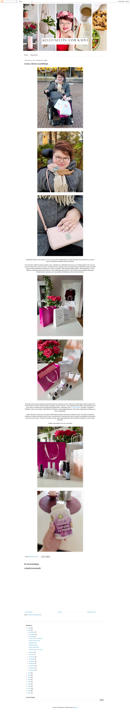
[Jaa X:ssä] (46, 557)
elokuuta (31, 654)
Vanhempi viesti (91, 612)
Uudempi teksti (28, 612)
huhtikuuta (32, 663)
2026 (29, 628)
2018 (29, 686)
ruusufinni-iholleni (75, 407)
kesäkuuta (32, 659)
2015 (29, 693)
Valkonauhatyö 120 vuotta (35, 649)
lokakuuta (31, 636)
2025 (29, 630)
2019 (29, 684)
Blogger (75, 707)
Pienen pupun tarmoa (34, 640)
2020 (29, 682)
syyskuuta (31, 652)
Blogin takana (34, 55)
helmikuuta (32, 668)
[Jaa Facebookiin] (47, 557)
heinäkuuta (32, 657)
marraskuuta (32, 634)
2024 (29, 673)
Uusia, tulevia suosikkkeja (35, 638)
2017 (29, 688)
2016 (29, 690)
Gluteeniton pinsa (33, 645)
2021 (29, 679)
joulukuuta (32, 632)
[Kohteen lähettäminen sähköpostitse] (42, 557)
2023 (29, 675)
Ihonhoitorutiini (33, 643)
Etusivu (26, 55)
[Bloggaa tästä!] (44, 557)
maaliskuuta (32, 665)
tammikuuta (32, 670)
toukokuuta (32, 661)
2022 (29, 677)
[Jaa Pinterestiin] (49, 557)
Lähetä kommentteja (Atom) (34, 615)
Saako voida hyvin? (34, 647)
